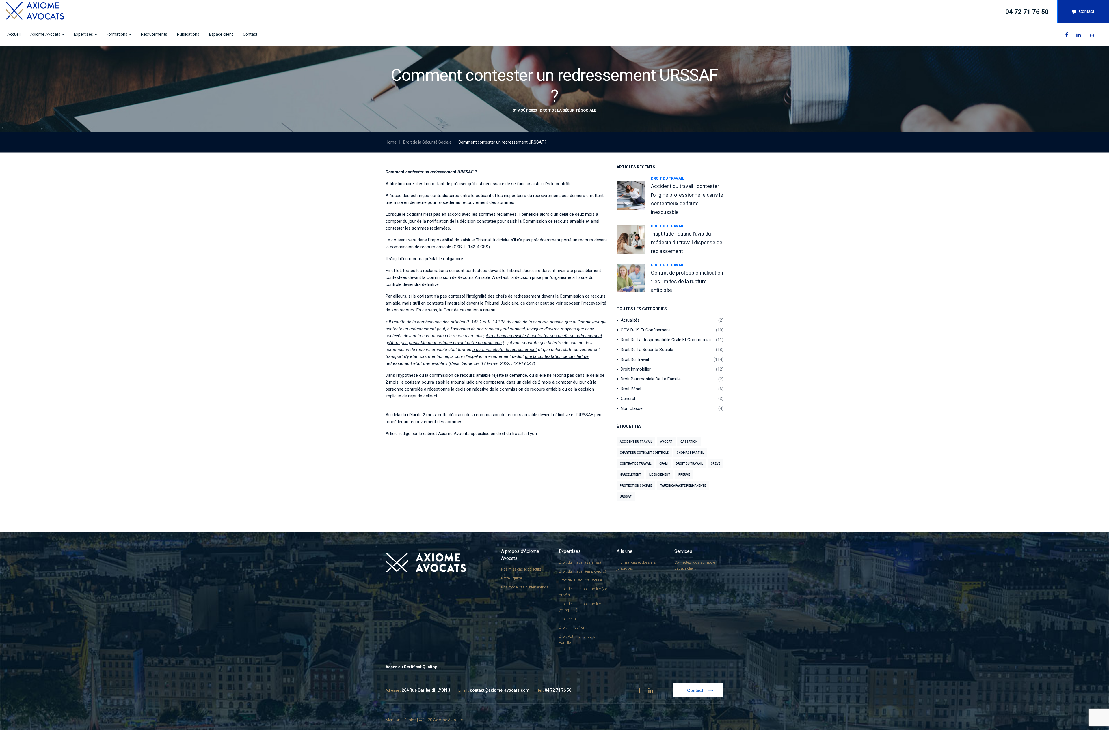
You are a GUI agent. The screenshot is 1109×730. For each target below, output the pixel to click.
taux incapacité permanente (683, 485)
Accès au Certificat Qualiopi (412, 667)
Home (391, 142)
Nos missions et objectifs (521, 569)
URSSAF (626, 496)
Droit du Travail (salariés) (580, 562)
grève (715, 463)
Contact (1086, 11)
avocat (666, 441)
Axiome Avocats (454, 433)
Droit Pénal (631, 388)
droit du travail (689, 463)
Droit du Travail (667, 178)
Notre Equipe (511, 578)
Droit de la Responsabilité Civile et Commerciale (667, 339)
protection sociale (636, 485)
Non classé (632, 408)
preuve (684, 474)
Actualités (630, 320)
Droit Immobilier (636, 369)
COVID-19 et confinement (645, 330)
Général (628, 398)
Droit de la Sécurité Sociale (568, 110)
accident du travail (636, 441)
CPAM (663, 463)
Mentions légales (401, 720)
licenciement (659, 474)
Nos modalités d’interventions (525, 587)
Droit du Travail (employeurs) (582, 571)
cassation (688, 441)
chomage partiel (690, 452)
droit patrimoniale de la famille (651, 379)
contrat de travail (635, 463)
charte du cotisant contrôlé (644, 452)
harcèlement (630, 474)
